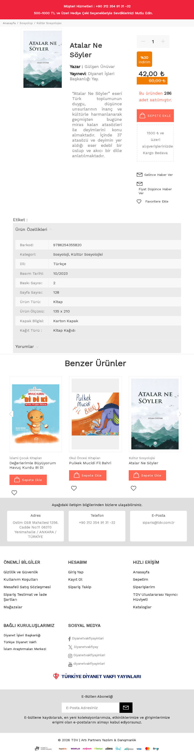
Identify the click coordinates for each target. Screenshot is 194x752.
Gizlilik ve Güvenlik (21, 572)
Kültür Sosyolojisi (49, 23)
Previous (10, 413)
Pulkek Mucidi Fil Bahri (90, 463)
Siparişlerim (144, 587)
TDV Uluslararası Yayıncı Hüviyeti (155, 597)
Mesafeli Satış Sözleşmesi (27, 587)
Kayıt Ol (75, 579)
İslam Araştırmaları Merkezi (25, 649)
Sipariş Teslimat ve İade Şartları (25, 597)
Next (180, 413)
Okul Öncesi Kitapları (84, 458)
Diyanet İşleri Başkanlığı (22, 635)
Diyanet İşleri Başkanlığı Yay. (92, 76)
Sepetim (140, 579)
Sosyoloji (26, 23)
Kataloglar (142, 607)
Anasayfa (9, 23)
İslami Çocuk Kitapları (25, 458)
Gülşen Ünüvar (99, 66)
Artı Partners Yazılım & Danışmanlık (108, 740)
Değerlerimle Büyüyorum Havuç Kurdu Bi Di (32, 465)
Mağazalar (13, 607)
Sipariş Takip (79, 587)
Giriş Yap (76, 572)
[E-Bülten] (125, 707)
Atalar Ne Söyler (143, 463)
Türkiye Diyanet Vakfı (20, 642)
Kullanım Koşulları (21, 579)
